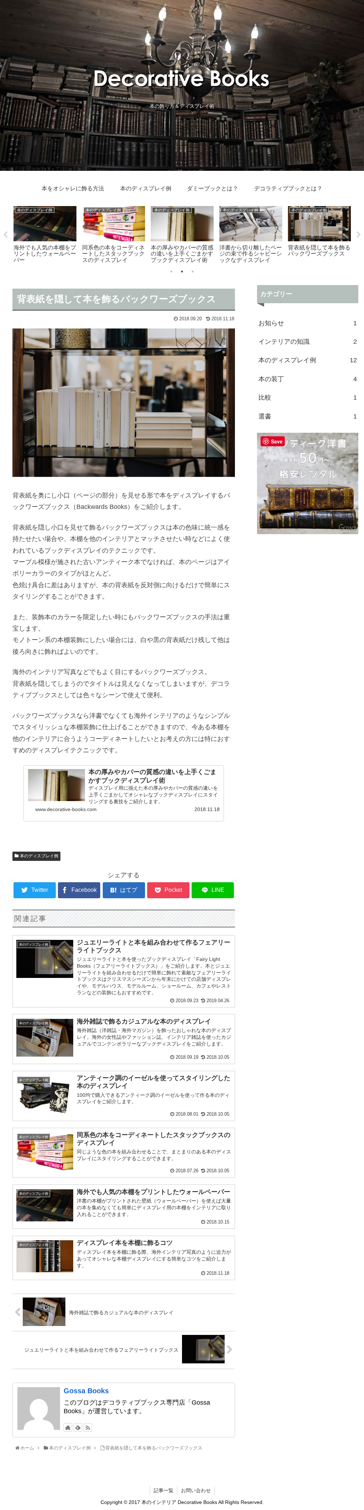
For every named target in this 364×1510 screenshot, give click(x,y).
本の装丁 (307, 379)
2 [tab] (182, 271)
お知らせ (307, 323)
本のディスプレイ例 (39, 855)
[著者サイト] (68, 1427)
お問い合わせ (196, 1490)
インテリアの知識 (307, 341)
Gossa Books (86, 1391)
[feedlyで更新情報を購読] (78, 1427)
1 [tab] (171, 271)
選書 (307, 416)
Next (358, 234)
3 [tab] (192, 271)
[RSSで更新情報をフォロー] (88, 1427)
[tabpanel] (45, 234)
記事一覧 (163, 1490)
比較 (307, 397)
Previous (5, 234)
